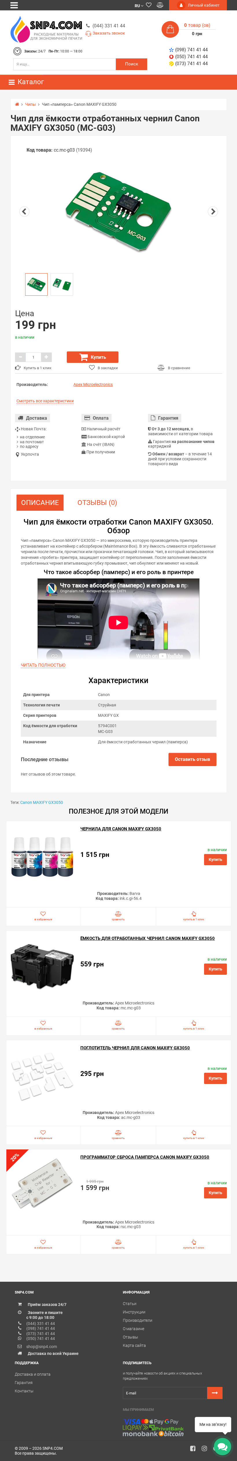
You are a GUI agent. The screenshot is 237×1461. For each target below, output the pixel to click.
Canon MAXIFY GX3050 (41, 802)
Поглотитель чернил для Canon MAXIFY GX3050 (135, 1048)
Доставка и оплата (33, 1374)
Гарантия (24, 1382)
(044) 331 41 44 (108, 26)
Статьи (129, 1303)
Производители (137, 1320)
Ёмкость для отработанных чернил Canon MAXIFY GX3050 (147, 938)
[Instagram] (206, 1450)
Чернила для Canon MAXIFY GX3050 (120, 829)
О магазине (133, 1328)
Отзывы (130, 1337)
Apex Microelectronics (93, 384)
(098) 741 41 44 (191, 49)
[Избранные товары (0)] (148, 5)
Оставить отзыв (192, 759)
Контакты (24, 1391)
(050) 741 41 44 (191, 56)
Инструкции (134, 1312)
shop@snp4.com (41, 1346)
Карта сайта (134, 1345)
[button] (139, 5)
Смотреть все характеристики (45, 401)
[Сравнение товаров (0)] (160, 5)
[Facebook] (194, 1450)
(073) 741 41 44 (191, 63)
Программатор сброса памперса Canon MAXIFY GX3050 (144, 1157)
